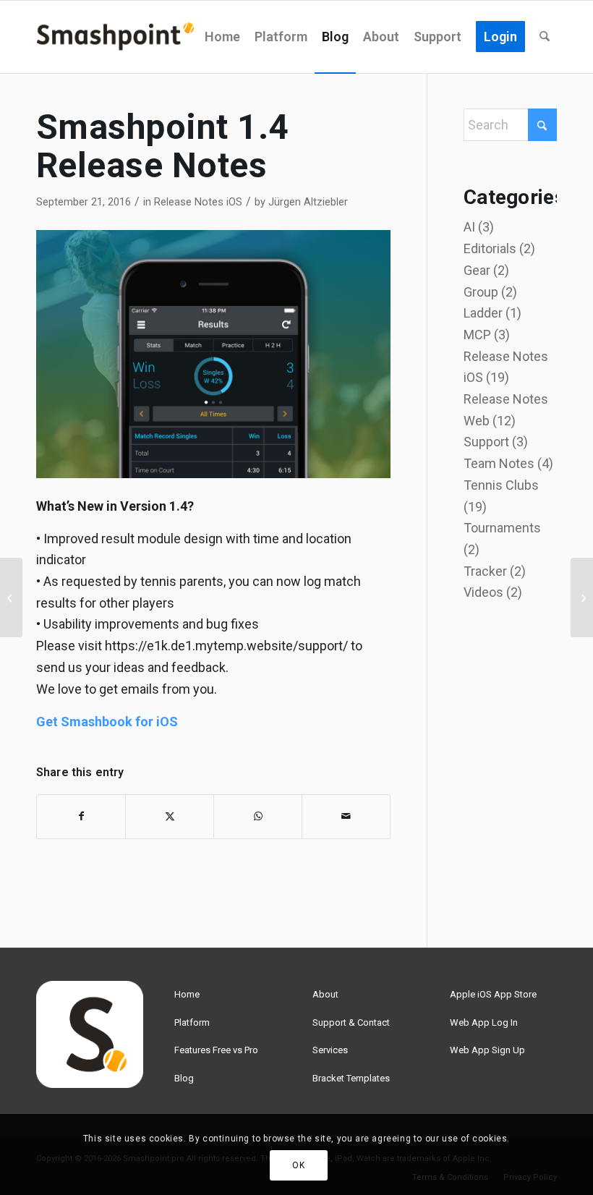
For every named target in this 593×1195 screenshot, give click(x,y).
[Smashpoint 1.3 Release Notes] (11, 597)
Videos (483, 592)
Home (187, 994)
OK (298, 1165)
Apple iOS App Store (493, 994)
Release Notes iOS (198, 201)
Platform (192, 1022)
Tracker (485, 571)
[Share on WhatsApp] (258, 816)
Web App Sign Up (487, 1050)
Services (330, 1050)
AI (469, 226)
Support (486, 441)
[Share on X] (169, 816)
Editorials (490, 248)
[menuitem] (222, 37)
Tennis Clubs (501, 485)
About (325, 994)
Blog (184, 1078)
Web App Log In (484, 1022)
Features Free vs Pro (216, 1050)
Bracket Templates (351, 1078)
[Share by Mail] (346, 816)
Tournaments (502, 527)
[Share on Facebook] (81, 816)
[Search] (544, 37)
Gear (477, 270)
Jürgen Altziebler (308, 201)
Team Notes (499, 463)
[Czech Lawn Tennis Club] (582, 597)
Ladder (483, 312)
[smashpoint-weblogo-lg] (115, 37)
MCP (477, 334)
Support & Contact (351, 1022)
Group (481, 291)
